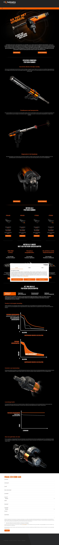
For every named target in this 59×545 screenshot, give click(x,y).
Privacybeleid (23, 540)
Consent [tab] (16, 267)
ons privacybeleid (24, 524)
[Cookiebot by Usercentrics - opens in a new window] (44, 265)
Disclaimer (19, 540)
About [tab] (42, 267)
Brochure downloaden (42, 52)
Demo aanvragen (16, 52)
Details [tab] (29, 267)
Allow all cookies (41, 279)
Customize (29, 279)
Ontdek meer (8, 235)
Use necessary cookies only (17, 279)
